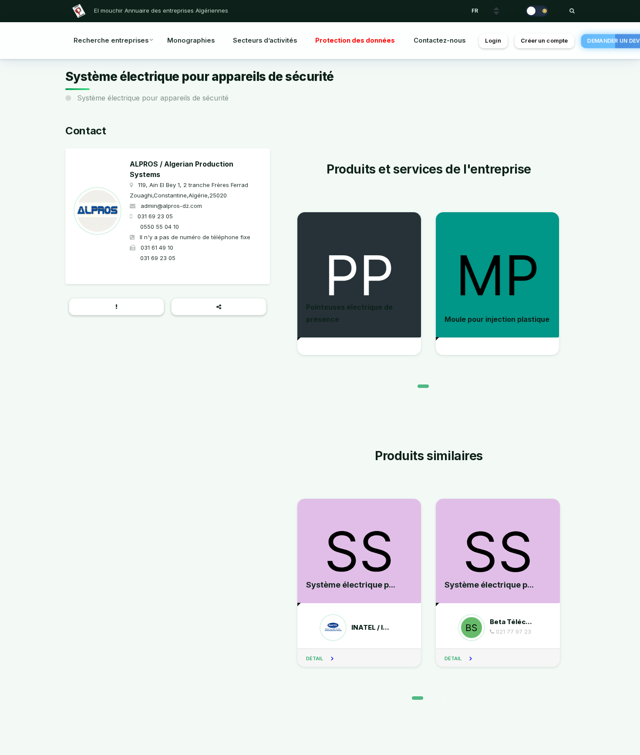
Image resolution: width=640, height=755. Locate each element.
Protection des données (355, 40)
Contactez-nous (439, 40)
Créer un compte (544, 40)
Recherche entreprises (111, 40)
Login (493, 40)
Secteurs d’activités (265, 40)
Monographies (191, 40)
